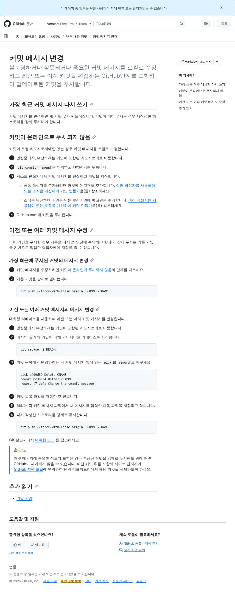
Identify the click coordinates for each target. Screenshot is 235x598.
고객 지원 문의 (134, 550)
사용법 (55, 36)
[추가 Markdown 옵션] (217, 61)
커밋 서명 (24, 498)
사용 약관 (50, 581)
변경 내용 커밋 (76, 36)
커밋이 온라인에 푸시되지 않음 (86, 269)
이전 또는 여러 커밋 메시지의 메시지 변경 (51, 309)
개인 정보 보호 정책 (21, 552)
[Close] (222, 7)
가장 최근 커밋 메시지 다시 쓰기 (48, 104)
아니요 (40, 544)
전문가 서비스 (122, 581)
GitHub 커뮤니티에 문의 (141, 543)
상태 (88, 581)
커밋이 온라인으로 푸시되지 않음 (49, 137)
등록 (224, 23)
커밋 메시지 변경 (105, 36)
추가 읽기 (21, 486)
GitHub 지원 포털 (28, 469)
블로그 (141, 581)
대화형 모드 (45, 440)
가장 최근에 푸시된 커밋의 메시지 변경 (48, 260)
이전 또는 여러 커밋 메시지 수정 (48, 230)
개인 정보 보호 (71, 581)
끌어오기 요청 (35, 36)
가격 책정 (102, 581)
